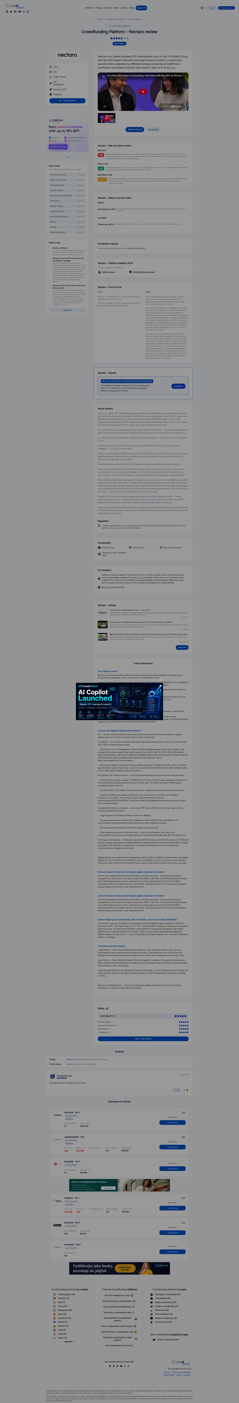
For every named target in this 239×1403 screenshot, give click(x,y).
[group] (119, 701)
